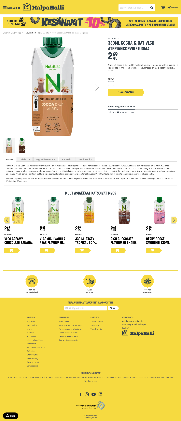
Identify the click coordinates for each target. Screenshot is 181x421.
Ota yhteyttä (32, 354)
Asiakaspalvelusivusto (132, 321)
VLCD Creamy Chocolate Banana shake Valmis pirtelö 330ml (18, 244)
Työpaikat (31, 351)
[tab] (9, 159)
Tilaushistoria (96, 329)
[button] (97, 87)
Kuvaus (9, 159)
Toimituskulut (85, 159)
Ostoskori (94, 325)
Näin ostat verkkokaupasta (70, 325)
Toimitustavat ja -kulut (68, 332)
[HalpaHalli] (43, 7)
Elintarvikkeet (16, 33)
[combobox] (136, 7)
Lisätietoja (25, 159)
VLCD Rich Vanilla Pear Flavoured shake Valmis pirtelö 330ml (52, 244)
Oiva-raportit (32, 366)
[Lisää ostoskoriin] (11, 250)
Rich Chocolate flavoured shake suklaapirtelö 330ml (123, 244)
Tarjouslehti (32, 325)
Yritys (29, 329)
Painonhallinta (44, 33)
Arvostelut (67, 159)
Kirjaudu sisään (96, 321)
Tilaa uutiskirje (33, 358)
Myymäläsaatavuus (45, 159)
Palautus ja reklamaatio (68, 336)
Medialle (30, 332)
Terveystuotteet (30, 33)
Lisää (110, 70)
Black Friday (64, 321)
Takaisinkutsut (33, 362)
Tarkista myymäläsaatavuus (121, 106)
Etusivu (6, 33)
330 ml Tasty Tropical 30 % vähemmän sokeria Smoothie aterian (89, 244)
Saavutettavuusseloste (68, 340)
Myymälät (31, 321)
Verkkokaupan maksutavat (70, 329)
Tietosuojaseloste (91, 418)
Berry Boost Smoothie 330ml (158, 240)
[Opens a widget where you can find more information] (10, 416)
